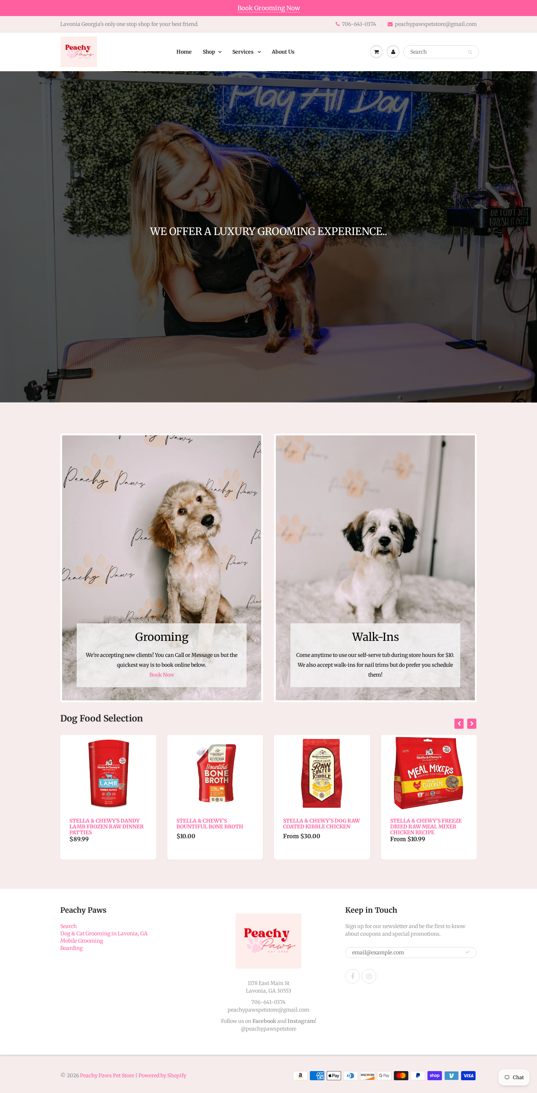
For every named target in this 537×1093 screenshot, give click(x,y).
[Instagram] (369, 976)
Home (184, 52)
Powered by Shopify (162, 1075)
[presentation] (459, 724)
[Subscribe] (467, 952)
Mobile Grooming (81, 941)
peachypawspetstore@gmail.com (436, 24)
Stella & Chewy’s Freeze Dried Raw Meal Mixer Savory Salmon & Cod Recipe (426, 829)
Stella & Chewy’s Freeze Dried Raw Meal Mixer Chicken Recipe (319, 826)
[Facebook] (352, 976)
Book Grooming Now (268, 8)
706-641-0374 (359, 24)
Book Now (161, 674)
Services (243, 52)
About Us (283, 52)
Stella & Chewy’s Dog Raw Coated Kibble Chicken (214, 823)
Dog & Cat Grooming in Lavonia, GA (104, 933)
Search (68, 926)
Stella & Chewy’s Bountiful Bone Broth (103, 823)
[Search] (470, 52)
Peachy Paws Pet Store (107, 1075)
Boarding (71, 948)
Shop (209, 52)
